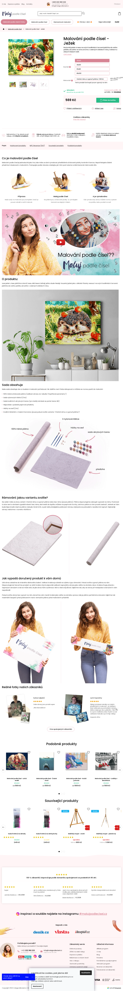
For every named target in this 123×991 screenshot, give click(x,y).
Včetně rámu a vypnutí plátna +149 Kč (90, 79)
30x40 (79, 61)
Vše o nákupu (74, 961)
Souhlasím (85, 973)
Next (116, 709)
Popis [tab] (4, 145)
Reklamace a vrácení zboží (79, 958)
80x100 (79, 73)
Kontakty (29, 4)
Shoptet (118, 988)
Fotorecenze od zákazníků (106, 970)
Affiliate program (102, 949)
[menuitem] (14, 22)
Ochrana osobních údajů (78, 967)
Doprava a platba (14, 4)
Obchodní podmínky (77, 964)
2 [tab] (61, 794)
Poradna (100, 958)
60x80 (79, 69)
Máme (76, 133)
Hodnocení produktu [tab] (18, 145)
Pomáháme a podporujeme (106, 961)
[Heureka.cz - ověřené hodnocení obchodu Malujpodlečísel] (67, 118)
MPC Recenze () (37, 145)
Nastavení (37, 986)
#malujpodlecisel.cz (93, 914)
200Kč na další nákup (77, 952)
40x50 (79, 65)
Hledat (83, 13)
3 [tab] (64, 794)
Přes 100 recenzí (79, 119)
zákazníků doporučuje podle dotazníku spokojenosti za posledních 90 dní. (61, 877)
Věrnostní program (103, 964)
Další (117, 22)
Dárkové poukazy (76, 949)
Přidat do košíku (109, 100)
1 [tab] (59, 794)
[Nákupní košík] (119, 13)
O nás (4, 4)
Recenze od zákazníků (104, 967)
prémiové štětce (47, 134)
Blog (23, 4)
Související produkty (56, 145)
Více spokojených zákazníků (61, 729)
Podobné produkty (75, 145)
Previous (3, 770)
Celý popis (67, 54)
